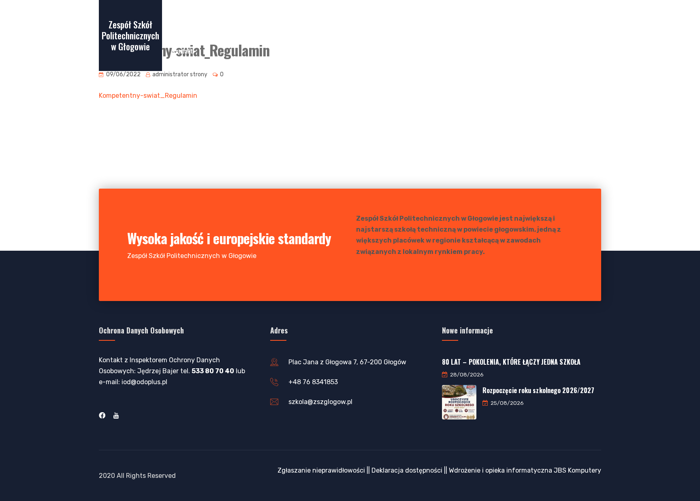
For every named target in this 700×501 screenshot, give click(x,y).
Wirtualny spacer (194, 19)
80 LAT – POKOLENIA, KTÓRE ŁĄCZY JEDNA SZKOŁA (511, 362)
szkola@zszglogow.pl (320, 402)
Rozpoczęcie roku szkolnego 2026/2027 (538, 390)
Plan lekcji (295, 19)
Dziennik (334, 19)
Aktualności (375, 19)
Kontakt (182, 50)
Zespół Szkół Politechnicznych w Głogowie (130, 35)
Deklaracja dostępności (406, 470)
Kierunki (415, 19)
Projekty (452, 19)
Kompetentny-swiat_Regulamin (148, 95)
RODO (533, 19)
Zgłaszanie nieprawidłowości (321, 470)
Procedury (497, 19)
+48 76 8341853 (313, 382)
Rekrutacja (245, 19)
